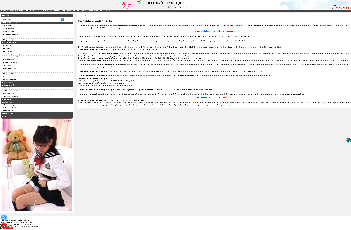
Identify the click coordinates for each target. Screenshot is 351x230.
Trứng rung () (7, 65)
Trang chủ (4, 11)
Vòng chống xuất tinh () (10, 37)
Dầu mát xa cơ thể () (9, 105)
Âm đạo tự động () (8, 31)
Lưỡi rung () (7, 48)
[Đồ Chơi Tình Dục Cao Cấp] (127, 4)
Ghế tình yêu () (7, 76)
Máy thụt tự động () (8, 51)
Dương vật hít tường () (9, 71)
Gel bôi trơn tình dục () (9, 107)
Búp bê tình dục (47, 11)
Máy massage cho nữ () (9, 79)
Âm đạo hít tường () (9, 28)
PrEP (101, 11)
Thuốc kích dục (93, 11)
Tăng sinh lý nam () (8, 88)
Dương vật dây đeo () (9, 68)
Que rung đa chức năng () (10, 57)
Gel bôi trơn (81, 11)
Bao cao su (71, 11)
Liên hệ (108, 11)
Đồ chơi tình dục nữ (32, 11)
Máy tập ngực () (8, 74)
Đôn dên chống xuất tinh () (10, 34)
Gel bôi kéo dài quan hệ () (10, 91)
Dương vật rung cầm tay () (10, 59)
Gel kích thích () (8, 110)
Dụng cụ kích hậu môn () (10, 62)
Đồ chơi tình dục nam (17, 11)
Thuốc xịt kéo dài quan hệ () (11, 96)
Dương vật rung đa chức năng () (12, 54)
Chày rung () (7, 45)
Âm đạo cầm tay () (8, 25)
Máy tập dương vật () (9, 40)
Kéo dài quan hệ (59, 11)
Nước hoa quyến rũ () (9, 93)
